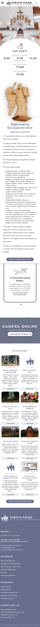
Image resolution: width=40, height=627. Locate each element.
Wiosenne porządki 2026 (8, 575)
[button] (19, 304)
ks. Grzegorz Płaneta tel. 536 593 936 (12, 550)
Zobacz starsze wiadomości (20, 501)
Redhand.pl (36, 625)
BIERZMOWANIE (6, 590)
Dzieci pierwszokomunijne (8, 561)
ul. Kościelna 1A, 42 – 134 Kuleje (10, 535)
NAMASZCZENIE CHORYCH (9, 595)
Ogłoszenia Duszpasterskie (8, 569)
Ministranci (4, 572)
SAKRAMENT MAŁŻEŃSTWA (9, 592)
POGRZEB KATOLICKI (7, 598)
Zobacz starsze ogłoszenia (20, 259)
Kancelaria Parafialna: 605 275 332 (11, 545)
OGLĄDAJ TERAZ (19, 334)
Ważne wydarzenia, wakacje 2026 (10, 567)
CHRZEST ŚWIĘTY (6, 587)
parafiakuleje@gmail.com (8, 548)
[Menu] (2, 3)
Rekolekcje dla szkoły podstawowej (10, 564)
